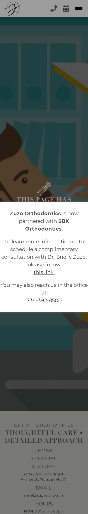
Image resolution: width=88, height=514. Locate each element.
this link (44, 272)
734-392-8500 (44, 300)
